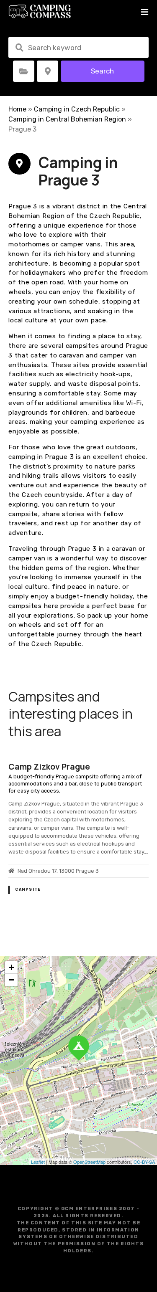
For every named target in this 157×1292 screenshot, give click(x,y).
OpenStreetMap (89, 1161)
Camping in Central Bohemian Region (67, 119)
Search (102, 71)
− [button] (11, 980)
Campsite (28, 889)
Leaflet (38, 1161)
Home (17, 109)
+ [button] (11, 967)
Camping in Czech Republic (77, 109)
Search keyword (19, 48)
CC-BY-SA (144, 1161)
